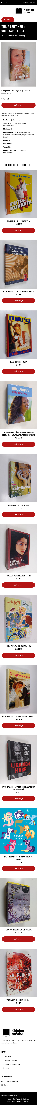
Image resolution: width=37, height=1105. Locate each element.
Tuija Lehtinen (25, 91)
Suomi (5, 3)
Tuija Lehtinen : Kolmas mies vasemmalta (18, 291)
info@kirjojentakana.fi (29, 3)
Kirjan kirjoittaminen (12, 1064)
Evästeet (26, 1099)
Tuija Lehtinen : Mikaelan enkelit (19, 576)
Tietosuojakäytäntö (14, 1101)
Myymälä (8, 20)
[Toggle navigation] (4, 11)
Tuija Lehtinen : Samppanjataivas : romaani (18, 716)
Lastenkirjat (15, 91)
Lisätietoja (18, 105)
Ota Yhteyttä (17, 1099)
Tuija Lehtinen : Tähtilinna (18, 505)
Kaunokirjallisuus (11, 1060)
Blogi (7, 1068)
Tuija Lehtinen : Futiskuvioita (18, 221)
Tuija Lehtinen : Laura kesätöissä (18, 646)
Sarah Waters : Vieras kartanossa (18, 930)
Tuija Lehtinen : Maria (18, 362)
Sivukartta (26, 1101)
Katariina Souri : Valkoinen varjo (18, 1000)
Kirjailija (8, 1056)
